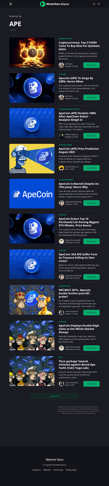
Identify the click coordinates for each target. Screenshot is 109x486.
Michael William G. (72, 167)
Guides (69, 145)
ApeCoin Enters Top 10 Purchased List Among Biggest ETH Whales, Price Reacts (79, 222)
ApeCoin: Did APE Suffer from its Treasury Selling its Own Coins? (78, 258)
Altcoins (62, 74)
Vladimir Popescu (71, 134)
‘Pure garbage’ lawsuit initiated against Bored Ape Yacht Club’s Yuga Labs (77, 365)
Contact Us (36, 470)
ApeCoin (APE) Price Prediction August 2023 (79, 150)
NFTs (68, 286)
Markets (70, 180)
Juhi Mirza (68, 64)
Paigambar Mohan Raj (73, 202)
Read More (91, 65)
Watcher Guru (54, 459)
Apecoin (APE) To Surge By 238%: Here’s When (76, 79)
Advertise (47, 470)
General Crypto (65, 39)
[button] (10, 4)
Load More (54, 396)
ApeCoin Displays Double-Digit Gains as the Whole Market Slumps (79, 329)
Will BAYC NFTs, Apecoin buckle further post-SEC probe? (75, 293)
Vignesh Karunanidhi (72, 240)
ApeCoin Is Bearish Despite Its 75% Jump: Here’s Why (79, 185)
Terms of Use (58, 470)
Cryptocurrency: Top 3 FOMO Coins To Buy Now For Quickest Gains (79, 46)
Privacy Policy (71, 470)
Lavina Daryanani (71, 311)
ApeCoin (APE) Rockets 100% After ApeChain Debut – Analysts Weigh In (77, 116)
